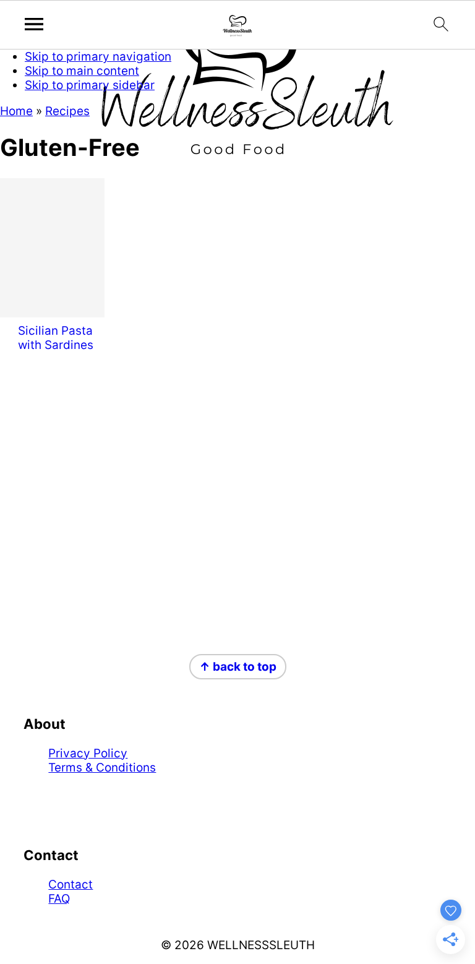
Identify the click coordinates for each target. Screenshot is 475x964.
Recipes (67, 111)
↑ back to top (237, 667)
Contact (70, 884)
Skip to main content (82, 71)
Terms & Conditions (102, 767)
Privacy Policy (87, 753)
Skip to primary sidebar (90, 85)
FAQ (59, 899)
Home (16, 111)
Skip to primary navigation (98, 56)
